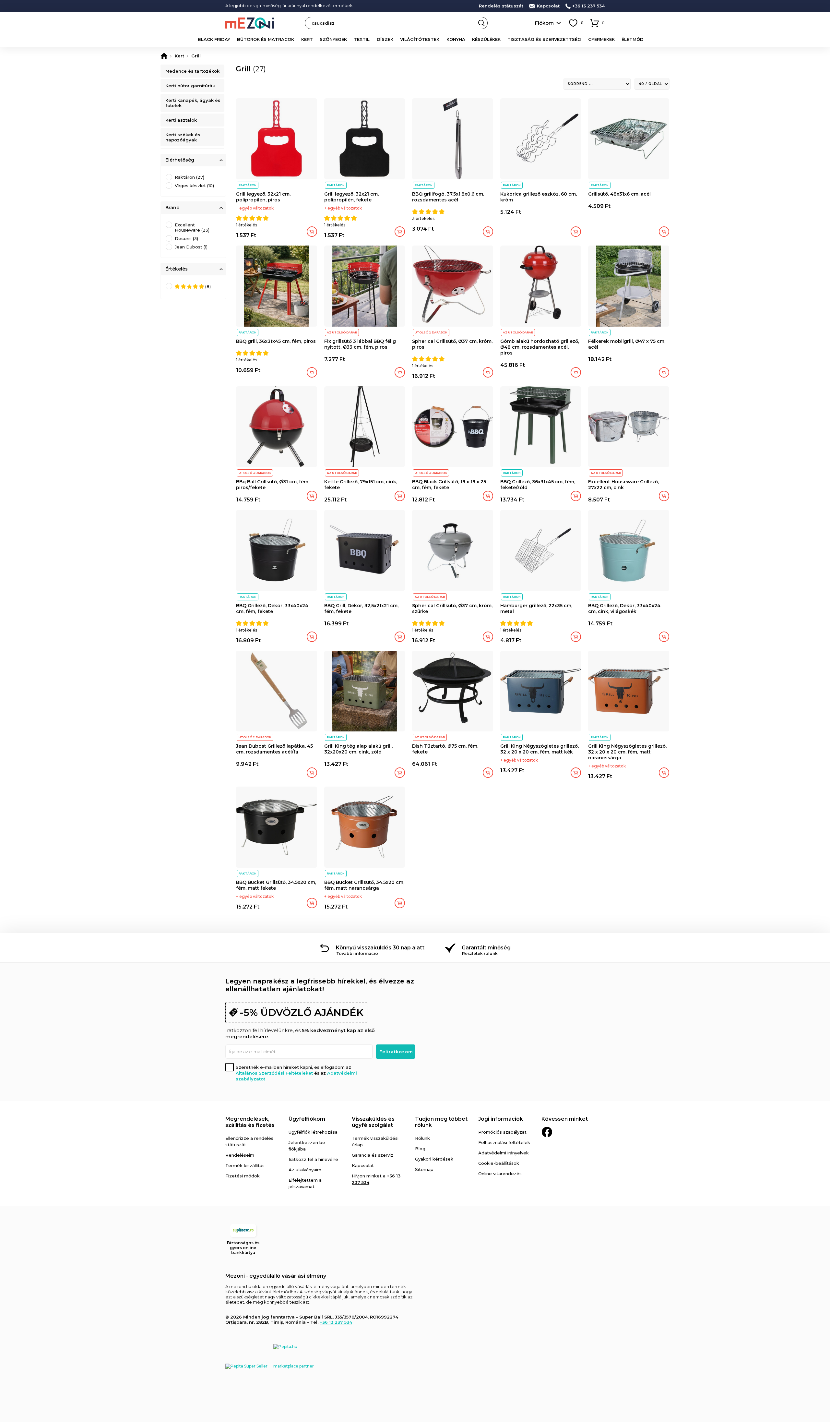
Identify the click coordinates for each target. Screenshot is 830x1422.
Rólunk (422, 1138)
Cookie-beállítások (498, 1163)
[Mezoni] (164, 55)
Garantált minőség (486, 948)
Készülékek (486, 39)
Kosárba (312, 231)
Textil (362, 39)
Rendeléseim (239, 1155)
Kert (307, 39)
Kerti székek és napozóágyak (182, 137)
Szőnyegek (333, 39)
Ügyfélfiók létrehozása (313, 1132)
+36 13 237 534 (588, 6)
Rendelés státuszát (501, 6)
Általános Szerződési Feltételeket (274, 1073)
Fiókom (544, 23)
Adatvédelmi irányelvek (503, 1152)
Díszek (385, 39)
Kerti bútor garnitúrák (190, 85)
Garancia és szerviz (372, 1155)
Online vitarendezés (500, 1173)
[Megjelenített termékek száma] (652, 84)
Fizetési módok (242, 1175)
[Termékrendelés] (597, 84)
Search (481, 23)
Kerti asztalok (181, 120)
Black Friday (214, 39)
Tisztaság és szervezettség (544, 39)
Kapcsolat (548, 6)
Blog (420, 1148)
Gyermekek (601, 39)
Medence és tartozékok (192, 71)
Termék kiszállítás (245, 1165)
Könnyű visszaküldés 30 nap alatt (380, 948)
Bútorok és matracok (265, 39)
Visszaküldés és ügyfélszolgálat (373, 1122)
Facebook (547, 1132)
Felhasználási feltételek (504, 1142)
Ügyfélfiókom (307, 1119)
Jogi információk (500, 1119)
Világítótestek (419, 39)
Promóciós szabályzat (502, 1132)
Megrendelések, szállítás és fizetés (250, 1122)
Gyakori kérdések (434, 1159)
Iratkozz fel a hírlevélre (313, 1159)
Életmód (633, 39)
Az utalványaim (305, 1169)
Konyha (455, 39)
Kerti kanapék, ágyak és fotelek (192, 103)
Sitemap (424, 1169)
